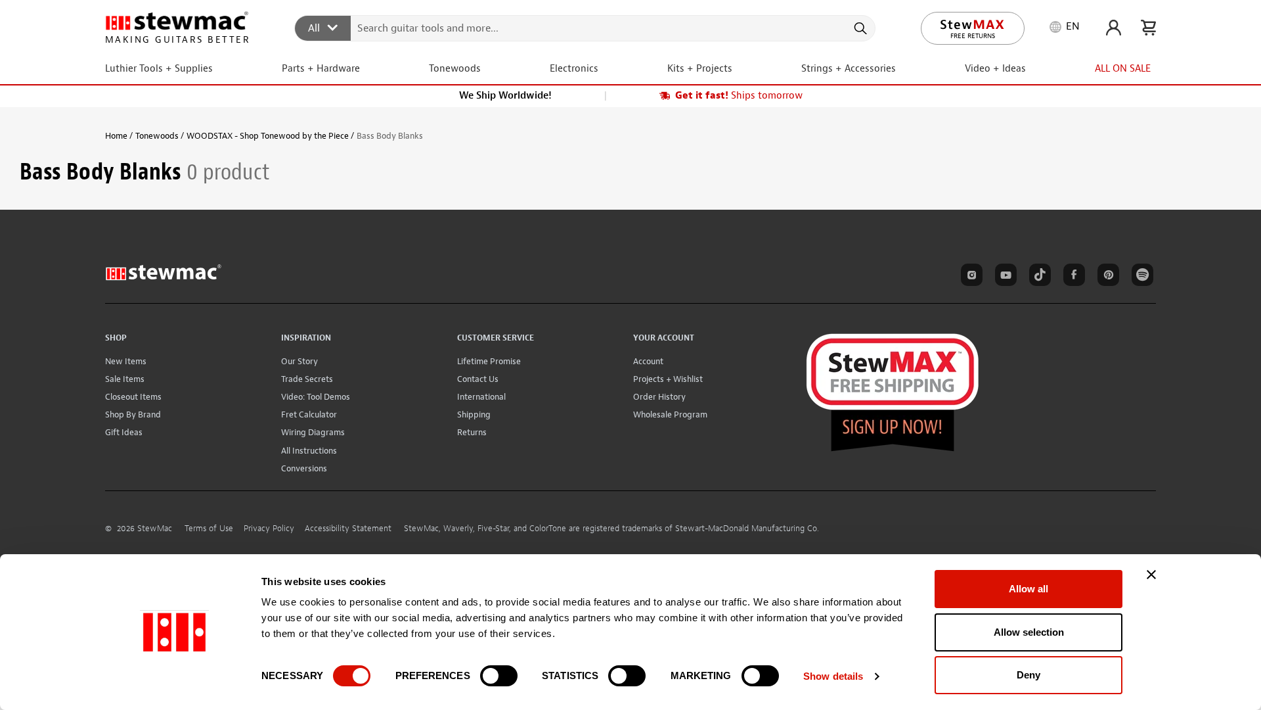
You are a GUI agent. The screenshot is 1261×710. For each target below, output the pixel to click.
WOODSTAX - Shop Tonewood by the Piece (268, 135)
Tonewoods (157, 135)
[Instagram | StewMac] (969, 277)
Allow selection (1029, 632)
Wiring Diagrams (313, 432)
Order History (659, 396)
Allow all (1028, 588)
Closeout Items (133, 396)
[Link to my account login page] (1113, 28)
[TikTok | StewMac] (1038, 277)
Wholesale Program (670, 414)
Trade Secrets (307, 379)
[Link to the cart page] (1148, 28)
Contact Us (477, 379)
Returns (472, 432)
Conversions (304, 468)
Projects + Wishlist (668, 379)
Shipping (474, 414)
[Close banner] (1151, 574)
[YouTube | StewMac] (1003, 277)
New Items (125, 361)
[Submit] (859, 28)
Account (648, 361)
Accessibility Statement (348, 528)
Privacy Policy (269, 528)
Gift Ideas (124, 432)
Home (116, 135)
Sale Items (124, 379)
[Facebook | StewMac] (1072, 277)
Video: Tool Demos (315, 396)
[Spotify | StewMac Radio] (1140, 277)
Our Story (299, 361)
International (481, 396)
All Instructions (309, 450)
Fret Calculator (309, 414)
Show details (833, 676)
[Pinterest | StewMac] (1106, 277)
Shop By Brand (133, 414)
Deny (1028, 674)
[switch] (499, 675)
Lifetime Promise (489, 361)
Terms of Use (209, 528)
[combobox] (585, 27)
